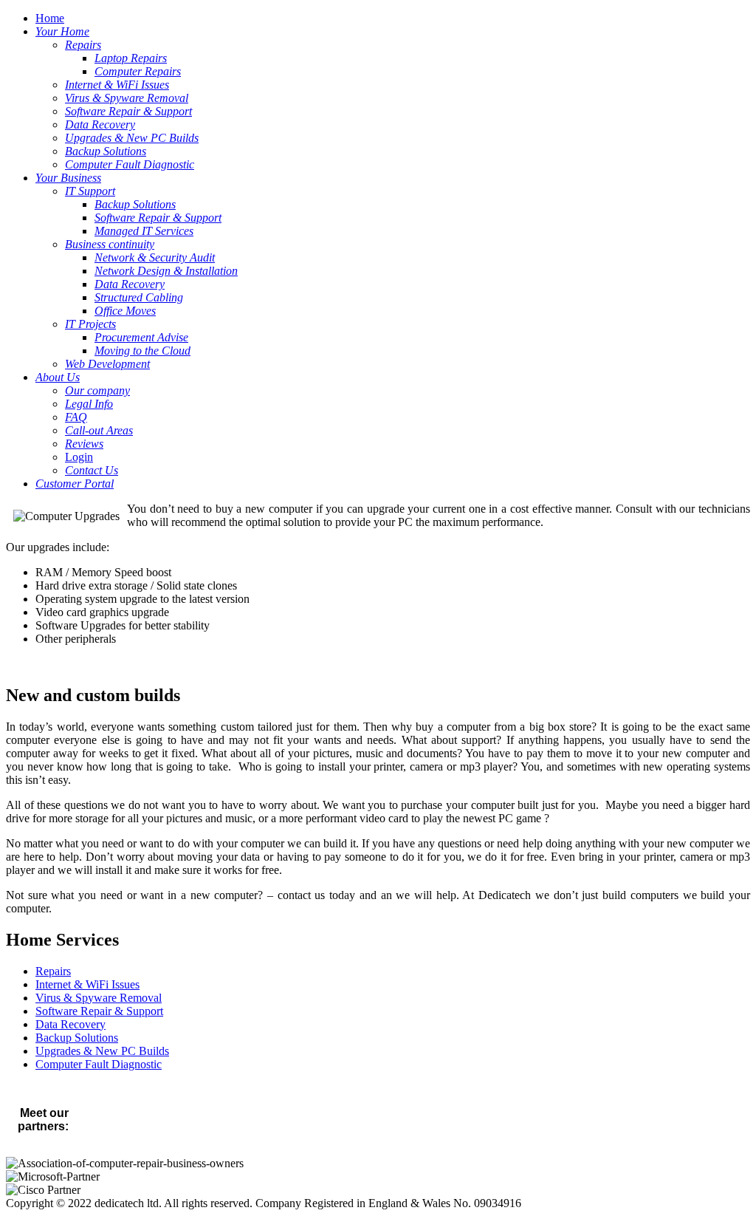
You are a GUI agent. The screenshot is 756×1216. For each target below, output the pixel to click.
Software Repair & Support (99, 1011)
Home (49, 18)
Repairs (53, 971)
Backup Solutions (76, 1037)
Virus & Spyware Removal (98, 997)
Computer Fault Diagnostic (98, 1064)
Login (79, 457)
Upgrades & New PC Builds (102, 1051)
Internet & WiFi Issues (87, 984)
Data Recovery (70, 1024)
